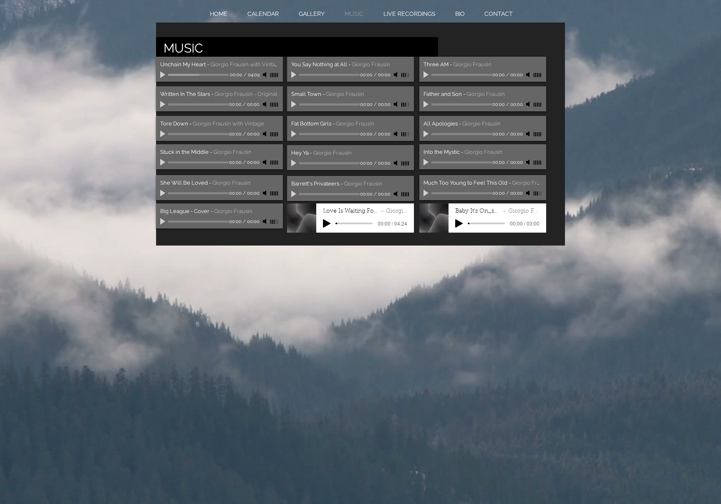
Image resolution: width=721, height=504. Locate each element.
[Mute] (265, 74)
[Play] (163, 74)
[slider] (274, 75)
